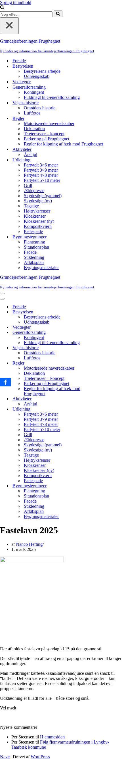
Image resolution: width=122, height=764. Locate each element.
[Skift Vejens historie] (99, 347)
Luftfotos (32, 113)
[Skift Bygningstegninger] (99, 486)
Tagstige (31, 205)
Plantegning (34, 242)
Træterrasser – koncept (44, 133)
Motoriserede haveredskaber (49, 123)
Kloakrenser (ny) (39, 221)
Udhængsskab (36, 76)
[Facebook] (5, 382)
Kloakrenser (35, 216)
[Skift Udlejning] (99, 409)
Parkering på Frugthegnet (46, 138)
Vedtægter (21, 81)
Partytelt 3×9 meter (41, 170)
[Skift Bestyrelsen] (99, 312)
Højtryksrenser (37, 211)
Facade (30, 252)
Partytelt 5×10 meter (42, 180)
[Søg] (2, 7)
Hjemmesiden (52, 736)
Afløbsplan (34, 262)
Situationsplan (36, 247)
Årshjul (30, 154)
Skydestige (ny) (38, 200)
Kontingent (34, 92)
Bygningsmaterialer (41, 267)
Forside (19, 60)
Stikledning (34, 257)
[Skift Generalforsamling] (99, 332)
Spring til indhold (15, 2)
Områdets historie (39, 107)
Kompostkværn (38, 226)
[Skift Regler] (99, 363)
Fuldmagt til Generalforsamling (52, 97)
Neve (5, 756)
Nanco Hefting (29, 544)
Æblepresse (34, 190)
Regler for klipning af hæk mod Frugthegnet (63, 143)
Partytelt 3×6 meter (41, 165)
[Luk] (9, 25)
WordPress (40, 756)
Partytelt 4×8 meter (41, 175)
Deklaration (34, 128)
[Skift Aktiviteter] (99, 399)
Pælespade (33, 231)
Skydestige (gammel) (43, 195)
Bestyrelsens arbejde (42, 71)
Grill (28, 185)
